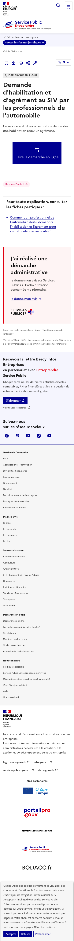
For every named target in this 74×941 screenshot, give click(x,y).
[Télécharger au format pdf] (13, 63)
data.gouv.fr (46, 770)
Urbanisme (9, 605)
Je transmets (10, 535)
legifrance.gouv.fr (14, 762)
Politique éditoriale (13, 667)
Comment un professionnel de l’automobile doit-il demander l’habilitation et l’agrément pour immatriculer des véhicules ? (33, 224)
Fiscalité (7, 489)
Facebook (7, 436)
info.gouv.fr (41, 762)
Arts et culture (11, 569)
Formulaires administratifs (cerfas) (21, 627)
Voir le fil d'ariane (12, 51)
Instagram (39, 436)
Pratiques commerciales (16, 501)
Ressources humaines (14, 507)
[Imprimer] (20, 63)
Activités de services (14, 556)
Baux (5, 458)
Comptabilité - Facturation (17, 464)
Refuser (25, 934)
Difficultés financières (15, 471)
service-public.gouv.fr (17, 770)
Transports (9, 599)
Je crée (7, 523)
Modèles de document (15, 639)
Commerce (9, 581)
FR (64, 62)
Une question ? (11, 697)
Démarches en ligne (13, 621)
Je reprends (9, 529)
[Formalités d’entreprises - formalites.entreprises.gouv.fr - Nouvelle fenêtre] (37, 830)
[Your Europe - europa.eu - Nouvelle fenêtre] (37, 791)
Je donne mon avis (24, 298)
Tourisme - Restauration (16, 593)
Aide (5, 691)
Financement (10, 483)
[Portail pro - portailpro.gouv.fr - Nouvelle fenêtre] (37, 812)
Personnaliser (42, 934)
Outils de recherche (13, 645)
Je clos (6, 541)
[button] (35, 63)
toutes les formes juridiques (23, 43)
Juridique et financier (14, 587)
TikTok (17, 436)
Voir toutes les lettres (15, 407)
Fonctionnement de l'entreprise (20, 495)
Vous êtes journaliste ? (15, 685)
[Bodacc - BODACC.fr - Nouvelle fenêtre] (37, 867)
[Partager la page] (28, 63)
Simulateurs (9, 633)
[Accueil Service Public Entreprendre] (27, 29)
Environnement (11, 477)
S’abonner (13, 400)
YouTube (49, 436)
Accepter (11, 934)
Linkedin (28, 436)
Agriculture (9, 562)
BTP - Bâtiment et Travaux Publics (21, 575)
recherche (58, 5)
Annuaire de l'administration (18, 651)
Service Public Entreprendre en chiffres (24, 673)
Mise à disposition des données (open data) (26, 679)
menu (69, 8)
